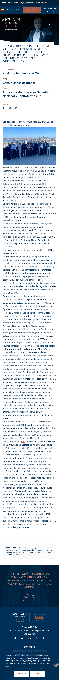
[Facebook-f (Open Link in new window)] (15, 639)
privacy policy (45, 663)
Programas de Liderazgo (19, 92)
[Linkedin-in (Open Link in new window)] (44, 639)
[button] (48, 23)
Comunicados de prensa (19, 83)
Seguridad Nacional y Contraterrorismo (27, 94)
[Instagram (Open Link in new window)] (37, 639)
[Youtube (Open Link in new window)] (30, 639)
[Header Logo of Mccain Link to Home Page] (11, 24)
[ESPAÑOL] (2, 10)
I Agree (38, 674)
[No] (55, 665)
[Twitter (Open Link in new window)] (22, 639)
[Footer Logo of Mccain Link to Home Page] (20, 617)
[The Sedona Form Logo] (39, 617)
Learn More (23, 673)
